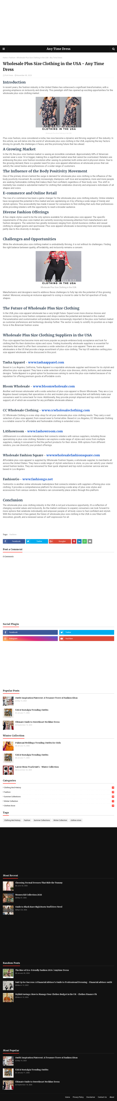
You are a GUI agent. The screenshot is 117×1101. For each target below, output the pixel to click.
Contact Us (102, 1097)
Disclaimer (90, 1097)
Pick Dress (9, 75)
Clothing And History (59, 787)
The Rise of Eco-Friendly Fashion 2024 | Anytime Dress (42, 970)
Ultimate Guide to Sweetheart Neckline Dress (37, 722)
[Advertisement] (58, 23)
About (112, 1097)
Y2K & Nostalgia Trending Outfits (31, 710)
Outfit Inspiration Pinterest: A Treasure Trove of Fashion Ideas (46, 698)
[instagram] (30, 638)
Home (5, 58)
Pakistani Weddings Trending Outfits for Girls (38, 743)
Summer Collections (59, 797)
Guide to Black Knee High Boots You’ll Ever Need (38, 907)
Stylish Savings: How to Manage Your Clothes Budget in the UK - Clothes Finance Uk (56, 994)
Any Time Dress (58, 49)
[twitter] (86, 632)
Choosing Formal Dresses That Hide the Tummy (38, 883)
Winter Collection (59, 801)
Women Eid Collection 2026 (28, 895)
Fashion (12, 58)
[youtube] (86, 638)
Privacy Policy (78, 1097)
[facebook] (30, 632)
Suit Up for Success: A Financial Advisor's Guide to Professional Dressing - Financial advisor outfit (63, 982)
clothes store (59, 806)
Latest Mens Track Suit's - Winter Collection (37, 767)
